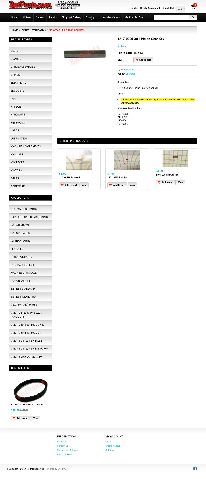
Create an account (150, 8)
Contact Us (62, 446)
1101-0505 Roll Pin (117, 177)
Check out (168, 8)
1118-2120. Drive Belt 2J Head (27, 404)
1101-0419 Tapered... (70, 177)
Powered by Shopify (55, 469)
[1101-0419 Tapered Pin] (79, 160)
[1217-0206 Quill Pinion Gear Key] (85, 38)
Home (14, 30)
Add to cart (145, 59)
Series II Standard (33, 30)
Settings (109, 450)
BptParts (130, 73)
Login (108, 441)
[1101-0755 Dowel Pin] (175, 158)
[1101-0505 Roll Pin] (127, 160)
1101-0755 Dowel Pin (167, 174)
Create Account (113, 446)
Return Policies (64, 454)
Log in (134, 8)
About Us (61, 441)
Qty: (119, 60)
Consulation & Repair (67, 450)
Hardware (129, 69)
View (84, 185)
